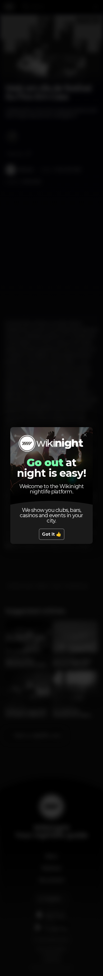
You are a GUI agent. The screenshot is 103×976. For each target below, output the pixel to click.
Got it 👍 (51, 534)
